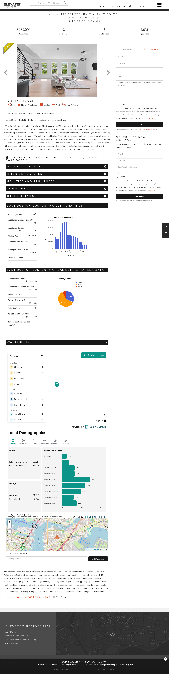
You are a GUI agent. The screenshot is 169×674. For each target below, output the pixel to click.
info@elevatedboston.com (16, 635)
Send (139, 124)
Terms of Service (150, 129)
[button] (64, 2)
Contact (122, 6)
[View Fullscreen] (9, 531)
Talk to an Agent (106, 670)
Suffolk (31, 597)
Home (8, 597)
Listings (17, 597)
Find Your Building (62, 670)
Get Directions (98, 559)
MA (24, 597)
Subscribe (139, 196)
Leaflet (88, 549)
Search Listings (105, 6)
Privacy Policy (151, 118)
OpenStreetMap (96, 549)
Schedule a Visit (151, 49)
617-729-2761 (138, 6)
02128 (47, 597)
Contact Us (127, 49)
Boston (40, 597)
